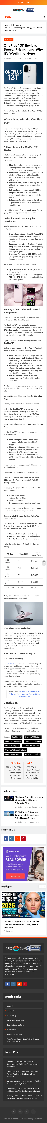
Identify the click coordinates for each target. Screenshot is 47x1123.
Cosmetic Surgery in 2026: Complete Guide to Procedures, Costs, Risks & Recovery (24, 1082)
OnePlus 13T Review (31, 745)
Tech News (8, 40)
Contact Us (10, 1011)
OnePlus (10, 663)
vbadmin (9, 58)
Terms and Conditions (14, 1034)
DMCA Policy (11, 1015)
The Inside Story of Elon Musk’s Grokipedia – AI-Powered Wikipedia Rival (29, 800)
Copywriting (9, 916)
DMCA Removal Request (15, 1020)
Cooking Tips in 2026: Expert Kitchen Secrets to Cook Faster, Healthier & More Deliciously (24, 1096)
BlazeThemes (38, 1119)
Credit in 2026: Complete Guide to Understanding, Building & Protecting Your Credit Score (22, 1064)
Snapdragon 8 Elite (32, 754)
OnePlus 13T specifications (15, 750)
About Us (10, 1006)
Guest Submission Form (15, 1025)
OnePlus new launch (13, 754)
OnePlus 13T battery (32, 737)
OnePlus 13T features (33, 741)
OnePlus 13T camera (13, 741)
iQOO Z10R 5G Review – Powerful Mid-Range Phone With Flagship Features (27, 815)
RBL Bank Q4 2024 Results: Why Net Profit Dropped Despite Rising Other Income (24, 694)
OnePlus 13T (16, 737)
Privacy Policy (11, 1029)
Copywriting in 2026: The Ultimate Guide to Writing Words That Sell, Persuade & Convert (23, 924)
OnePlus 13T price (12, 745)
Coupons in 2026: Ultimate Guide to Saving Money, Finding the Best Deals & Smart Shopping (23, 1074)
